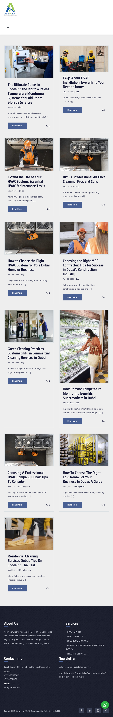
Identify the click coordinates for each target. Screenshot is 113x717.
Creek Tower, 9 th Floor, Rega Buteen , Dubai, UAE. (27, 667)
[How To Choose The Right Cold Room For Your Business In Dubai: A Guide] (84, 450)
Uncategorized (24, 486)
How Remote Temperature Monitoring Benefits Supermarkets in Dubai (82, 393)
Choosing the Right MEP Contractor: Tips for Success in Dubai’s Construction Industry (83, 267)
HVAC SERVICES (74, 632)
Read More (17, 125)
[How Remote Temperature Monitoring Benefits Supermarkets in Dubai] (84, 346)
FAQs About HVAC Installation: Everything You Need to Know (83, 82)
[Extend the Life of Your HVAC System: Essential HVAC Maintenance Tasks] (29, 154)
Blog (22, 107)
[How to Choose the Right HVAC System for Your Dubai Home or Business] (29, 238)
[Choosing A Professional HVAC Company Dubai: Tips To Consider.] (29, 450)
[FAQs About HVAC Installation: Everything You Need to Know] (84, 59)
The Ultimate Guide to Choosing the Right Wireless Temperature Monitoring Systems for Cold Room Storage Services (28, 93)
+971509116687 (11, 675)
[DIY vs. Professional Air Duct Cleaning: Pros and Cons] (84, 154)
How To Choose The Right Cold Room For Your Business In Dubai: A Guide (82, 477)
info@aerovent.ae (12, 687)
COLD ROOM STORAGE (77, 641)
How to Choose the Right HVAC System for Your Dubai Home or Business (29, 265)
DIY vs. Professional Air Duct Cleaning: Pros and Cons (84, 179)
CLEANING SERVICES (76, 653)
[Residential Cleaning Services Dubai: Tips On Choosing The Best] (29, 534)
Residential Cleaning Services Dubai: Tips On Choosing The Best (25, 560)
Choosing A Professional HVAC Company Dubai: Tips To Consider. (28, 477)
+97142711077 (10, 679)
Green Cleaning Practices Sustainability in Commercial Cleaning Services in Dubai (29, 353)
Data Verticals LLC (52, 711)
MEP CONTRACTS (75, 636)
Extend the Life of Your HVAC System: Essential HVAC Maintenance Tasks (26, 181)
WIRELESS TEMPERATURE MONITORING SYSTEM (85, 647)
